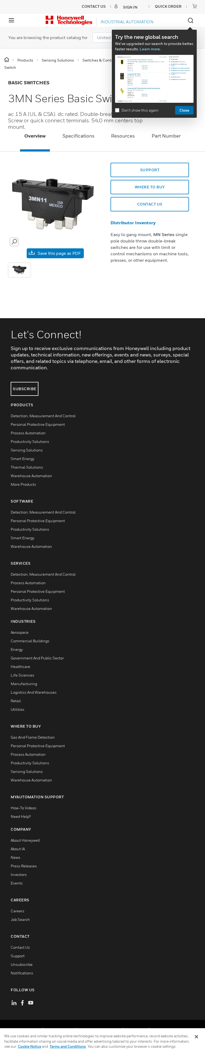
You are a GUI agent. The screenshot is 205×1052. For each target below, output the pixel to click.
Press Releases (24, 866)
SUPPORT (150, 170)
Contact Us (20, 947)
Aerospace (20, 632)
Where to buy (150, 187)
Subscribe (24, 388)
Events (17, 883)
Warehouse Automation (31, 475)
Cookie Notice (29, 1046)
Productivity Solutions (30, 441)
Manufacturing (24, 683)
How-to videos (23, 808)
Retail (16, 700)
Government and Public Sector (37, 658)
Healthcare (20, 666)
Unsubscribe (22, 964)
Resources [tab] (123, 136)
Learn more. (150, 49)
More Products (23, 484)
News (15, 857)
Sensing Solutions (27, 450)
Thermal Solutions (27, 467)
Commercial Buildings (30, 641)
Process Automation (28, 433)
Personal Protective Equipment (38, 424)
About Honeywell (25, 840)
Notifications (22, 973)
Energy (17, 649)
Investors (19, 874)
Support (18, 956)
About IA (18, 848)
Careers (17, 911)
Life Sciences (22, 675)
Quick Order (168, 6)
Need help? (21, 816)
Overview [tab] (35, 136)
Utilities (17, 709)
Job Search (20, 919)
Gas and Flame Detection (33, 737)
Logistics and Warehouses (34, 692)
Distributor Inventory (133, 222)
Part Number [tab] (166, 136)
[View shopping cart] (194, 6)
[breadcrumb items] (7, 60)
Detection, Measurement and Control (43, 415)
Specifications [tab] (78, 136)
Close (184, 110)
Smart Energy (22, 458)
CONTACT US (150, 204)
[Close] (196, 1037)
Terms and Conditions (68, 1046)
